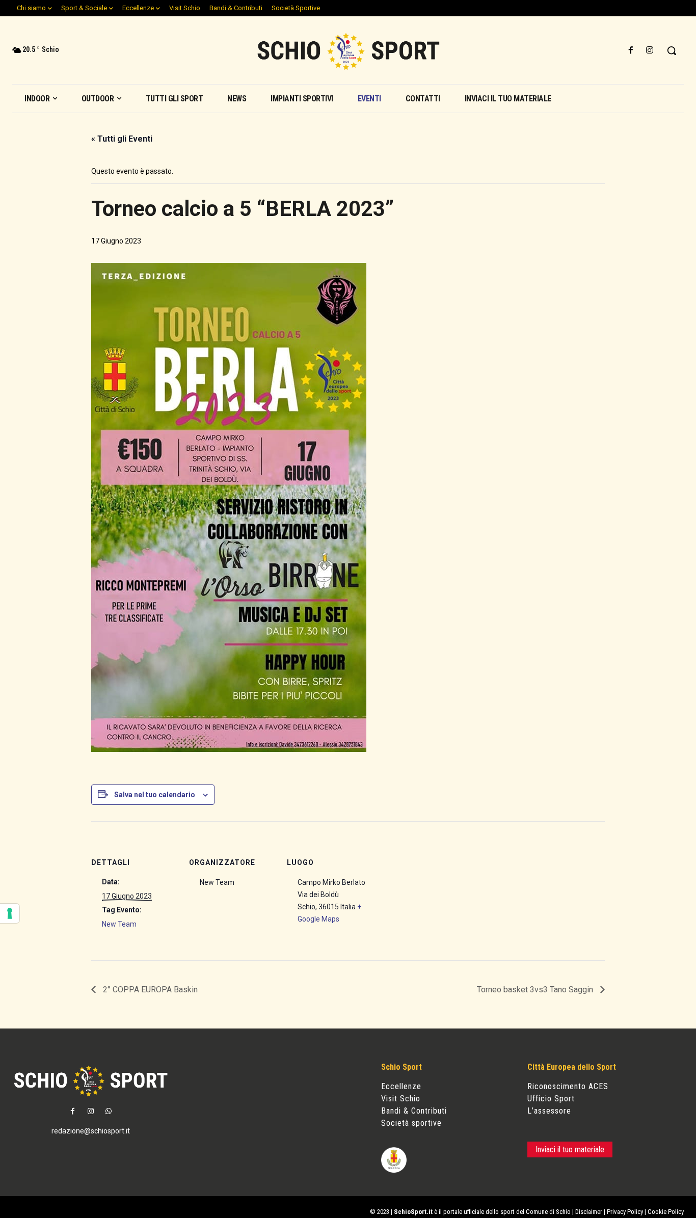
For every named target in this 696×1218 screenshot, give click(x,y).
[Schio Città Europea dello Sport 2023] (348, 51)
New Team (119, 924)
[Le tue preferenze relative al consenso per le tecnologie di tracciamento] (9, 913)
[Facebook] (631, 51)
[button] (671, 50)
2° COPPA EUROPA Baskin (149, 989)
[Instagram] (650, 51)
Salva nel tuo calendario (154, 795)
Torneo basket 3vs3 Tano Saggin (536, 989)
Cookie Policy (666, 1211)
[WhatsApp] (108, 1111)
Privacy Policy (625, 1211)
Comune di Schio (548, 1211)
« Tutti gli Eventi (121, 139)
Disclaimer (588, 1211)
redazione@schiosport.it (90, 1131)
